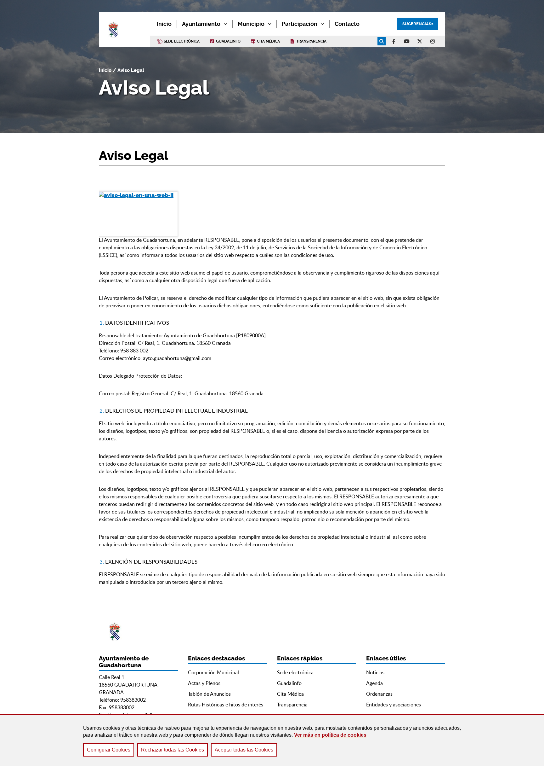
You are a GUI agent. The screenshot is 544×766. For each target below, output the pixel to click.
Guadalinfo (228, 41)
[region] (272, 740)
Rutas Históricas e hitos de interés (225, 704)
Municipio (251, 23)
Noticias (375, 672)
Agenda (374, 683)
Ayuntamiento (201, 23)
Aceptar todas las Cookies (244, 749)
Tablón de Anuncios (209, 693)
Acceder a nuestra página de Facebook (394, 41)
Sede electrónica (182, 41)
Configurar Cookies (108, 749)
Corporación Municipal (213, 672)
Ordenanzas (379, 693)
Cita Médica (290, 693)
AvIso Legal (130, 70)
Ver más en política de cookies (330, 735)
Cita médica (268, 41)
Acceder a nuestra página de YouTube (406, 41)
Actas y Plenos (204, 683)
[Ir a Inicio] (124, 29)
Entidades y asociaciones (393, 704)
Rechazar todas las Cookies (172, 749)
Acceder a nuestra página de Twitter (419, 41)
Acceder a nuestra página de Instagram (432, 41)
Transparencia (311, 41)
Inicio (105, 70)
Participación (299, 23)
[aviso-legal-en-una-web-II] (138, 214)
